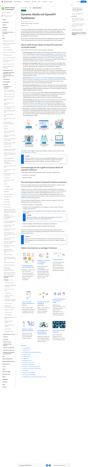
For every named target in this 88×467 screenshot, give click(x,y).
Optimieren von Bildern (9, 309)
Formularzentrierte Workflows (8, 361)
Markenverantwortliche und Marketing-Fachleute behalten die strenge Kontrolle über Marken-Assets (44, 79)
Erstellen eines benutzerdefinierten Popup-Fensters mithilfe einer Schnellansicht (9, 216)
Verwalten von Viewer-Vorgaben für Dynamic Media (9, 139)
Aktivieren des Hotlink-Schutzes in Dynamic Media (9, 174)
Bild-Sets (5, 184)
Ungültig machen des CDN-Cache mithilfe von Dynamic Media (10, 150)
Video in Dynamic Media (8, 194)
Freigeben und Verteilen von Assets (8, 76)
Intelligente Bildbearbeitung (9, 158)
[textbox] (9, 12)
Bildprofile (5, 126)
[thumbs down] (50, 465)
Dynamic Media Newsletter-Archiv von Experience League (9, 91)
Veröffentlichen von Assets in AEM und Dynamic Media (34, 376)
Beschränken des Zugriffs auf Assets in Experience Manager (59, 300)
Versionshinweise (5, 22)
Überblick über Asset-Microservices (9, 52)
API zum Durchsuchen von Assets (9, 290)
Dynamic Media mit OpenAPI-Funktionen (9, 277)
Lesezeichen (75, 13)
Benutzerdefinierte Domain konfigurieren (59, 331)
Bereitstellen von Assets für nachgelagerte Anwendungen (43, 303)
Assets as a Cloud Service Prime (8, 64)
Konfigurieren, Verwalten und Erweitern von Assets (8, 73)
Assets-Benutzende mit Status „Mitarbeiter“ (8, 67)
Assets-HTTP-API (26, 350)
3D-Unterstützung (7, 177)
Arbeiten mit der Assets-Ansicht (9, 334)
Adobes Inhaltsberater (57, 259)
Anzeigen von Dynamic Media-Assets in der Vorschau (9, 225)
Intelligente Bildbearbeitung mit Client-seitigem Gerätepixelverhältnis (9, 162)
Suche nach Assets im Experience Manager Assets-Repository (28, 303)
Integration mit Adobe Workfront (7, 345)
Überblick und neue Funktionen (8, 41)
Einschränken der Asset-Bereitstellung (9, 296)
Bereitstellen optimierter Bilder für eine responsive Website (10, 222)
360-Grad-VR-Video (7, 207)
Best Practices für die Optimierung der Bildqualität (9, 123)
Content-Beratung (6, 79)
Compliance (4, 387)
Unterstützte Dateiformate (8, 49)
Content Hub (5, 336)
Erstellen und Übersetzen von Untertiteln (10, 325)
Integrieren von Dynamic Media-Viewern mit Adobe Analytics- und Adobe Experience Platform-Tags (10, 211)
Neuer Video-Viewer (7, 196)
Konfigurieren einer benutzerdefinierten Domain (10, 306)
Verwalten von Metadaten (28, 364)
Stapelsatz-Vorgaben (7, 146)
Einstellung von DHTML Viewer (9, 265)
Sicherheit (4, 24)
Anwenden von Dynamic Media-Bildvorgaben (9, 135)
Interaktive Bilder (7, 201)
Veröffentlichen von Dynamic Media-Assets (9, 246)
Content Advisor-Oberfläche (50, 57)
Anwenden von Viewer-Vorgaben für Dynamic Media (10, 143)
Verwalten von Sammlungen (29, 372)
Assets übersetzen (26, 348)
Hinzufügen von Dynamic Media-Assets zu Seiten (10, 229)
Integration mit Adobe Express (8, 347)
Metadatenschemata (27, 360)
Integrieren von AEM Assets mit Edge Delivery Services (9, 353)
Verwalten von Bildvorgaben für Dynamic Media (9, 132)
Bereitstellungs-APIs (8, 293)
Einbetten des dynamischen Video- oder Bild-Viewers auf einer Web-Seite (10, 234)
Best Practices (5, 339)
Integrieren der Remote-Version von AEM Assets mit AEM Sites (10, 300)
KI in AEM (3, 366)
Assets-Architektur (6, 47)
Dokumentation (24, 7)
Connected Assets (26, 356)
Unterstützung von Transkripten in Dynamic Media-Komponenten (10, 273)
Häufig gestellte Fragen (9, 331)
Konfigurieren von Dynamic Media (9, 100)
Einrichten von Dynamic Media (9, 94)
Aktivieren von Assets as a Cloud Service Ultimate (8, 61)
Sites (3, 35)
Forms (3, 356)
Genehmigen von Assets (9, 282)
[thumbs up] (47, 465)
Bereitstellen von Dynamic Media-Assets (10, 166)
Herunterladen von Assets (28, 362)
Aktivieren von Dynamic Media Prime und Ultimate (9, 107)
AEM (30, 7)
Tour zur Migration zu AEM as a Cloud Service (8, 33)
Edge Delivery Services (6, 374)
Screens (3, 369)
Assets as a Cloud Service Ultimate (9, 57)
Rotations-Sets (6, 191)
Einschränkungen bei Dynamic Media (9, 180)
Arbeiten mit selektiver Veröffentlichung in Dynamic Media (9, 251)
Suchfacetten (25, 370)
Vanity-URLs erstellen (8, 312)
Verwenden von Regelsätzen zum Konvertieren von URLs (10, 242)
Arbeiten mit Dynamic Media (9, 96)
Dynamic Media (5, 84)
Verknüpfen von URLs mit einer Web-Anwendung (9, 238)
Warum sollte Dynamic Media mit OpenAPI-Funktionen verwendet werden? (78, 20)
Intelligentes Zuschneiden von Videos (10, 318)
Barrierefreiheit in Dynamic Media (9, 115)
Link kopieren (82, 13)
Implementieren (5, 379)
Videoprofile (6, 128)
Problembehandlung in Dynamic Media (10, 111)
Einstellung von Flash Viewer (9, 262)
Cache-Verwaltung (8, 314)
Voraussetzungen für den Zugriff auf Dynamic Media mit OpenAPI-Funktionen (78, 25)
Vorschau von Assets (8, 303)
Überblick (4, 19)
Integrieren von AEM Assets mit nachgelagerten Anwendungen (43, 262)
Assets (3, 38)
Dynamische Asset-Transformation (30, 92)
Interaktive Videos (7, 204)
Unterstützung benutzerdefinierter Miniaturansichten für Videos (9, 269)
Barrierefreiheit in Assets (7, 55)
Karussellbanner (7, 199)
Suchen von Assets (27, 354)
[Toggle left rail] (16, 5)
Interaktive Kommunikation (7, 358)
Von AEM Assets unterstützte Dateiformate (32, 352)
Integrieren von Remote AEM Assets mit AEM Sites (27, 329)
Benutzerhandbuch (37, 7)
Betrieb (3, 384)
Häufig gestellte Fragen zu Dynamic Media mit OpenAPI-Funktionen (43, 332)
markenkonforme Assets (38, 77)
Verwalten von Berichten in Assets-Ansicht (32, 368)
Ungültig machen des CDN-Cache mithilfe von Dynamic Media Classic (10, 154)
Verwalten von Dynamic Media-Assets (9, 119)
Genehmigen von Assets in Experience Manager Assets (28, 266)
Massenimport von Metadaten (29, 374)
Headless (4, 376)
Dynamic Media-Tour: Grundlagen (7, 87)
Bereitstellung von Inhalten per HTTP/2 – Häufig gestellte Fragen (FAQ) (10, 259)
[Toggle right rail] (71, 5)
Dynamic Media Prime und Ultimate (28, 152)
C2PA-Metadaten (8, 329)
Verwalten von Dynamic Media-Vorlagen (31, 366)
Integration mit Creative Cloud (8, 350)
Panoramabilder (7, 186)
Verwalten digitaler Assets (8, 70)
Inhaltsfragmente (6, 81)
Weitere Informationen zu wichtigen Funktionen (78, 33)
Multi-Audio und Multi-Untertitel (9, 322)
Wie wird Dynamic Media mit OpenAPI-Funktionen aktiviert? (77, 30)
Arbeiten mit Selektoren (8, 254)
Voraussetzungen (29, 189)
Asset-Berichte (26, 358)
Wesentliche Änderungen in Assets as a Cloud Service (9, 44)
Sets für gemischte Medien (8, 189)
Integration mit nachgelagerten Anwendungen (10, 286)
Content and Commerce (6, 371)
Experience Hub (5, 27)
